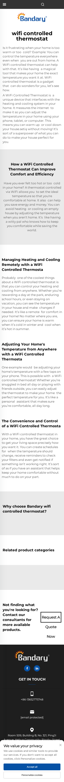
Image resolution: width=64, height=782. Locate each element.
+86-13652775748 (32, 699)
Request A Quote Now (51, 619)
